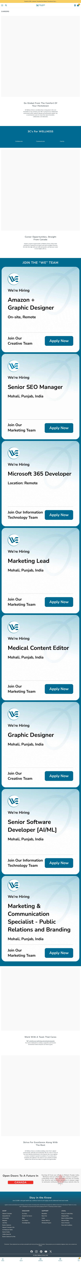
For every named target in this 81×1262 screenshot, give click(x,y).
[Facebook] (31, 1251)
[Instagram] (36, 1251)
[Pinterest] (41, 1251)
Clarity (62, 141)
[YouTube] (46, 1251)
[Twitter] (50, 1251)
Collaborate (19, 141)
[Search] (6, 5)
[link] (40, 56)
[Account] (75, 5)
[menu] (2, 5)
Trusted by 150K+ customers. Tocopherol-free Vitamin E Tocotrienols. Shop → (40, 1)
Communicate (40, 141)
